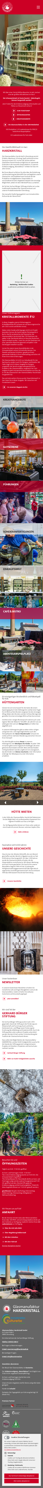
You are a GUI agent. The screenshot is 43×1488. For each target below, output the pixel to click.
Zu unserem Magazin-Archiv (17, 387)
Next (32, 802)
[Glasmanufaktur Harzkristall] (7, 7)
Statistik (10, 1456)
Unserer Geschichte (14, 881)
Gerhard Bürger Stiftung (16, 1053)
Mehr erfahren (23, 832)
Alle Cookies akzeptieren (22, 1481)
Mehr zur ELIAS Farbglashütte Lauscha (21, 1058)
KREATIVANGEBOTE (23, 119)
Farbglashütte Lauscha (29, 1042)
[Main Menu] (38, 7)
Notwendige (11, 1453)
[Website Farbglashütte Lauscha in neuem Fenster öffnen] (8, 1405)
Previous (10, 802)
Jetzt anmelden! (13, 998)
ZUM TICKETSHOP (23, 110)
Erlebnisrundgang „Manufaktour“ (17, 1371)
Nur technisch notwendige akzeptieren (21, 1476)
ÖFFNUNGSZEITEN (23, 114)
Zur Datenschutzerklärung (12, 1449)
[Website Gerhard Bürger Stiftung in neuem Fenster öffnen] (22, 1405)
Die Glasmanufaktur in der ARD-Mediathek (23, 124)
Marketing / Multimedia (15, 1465)
